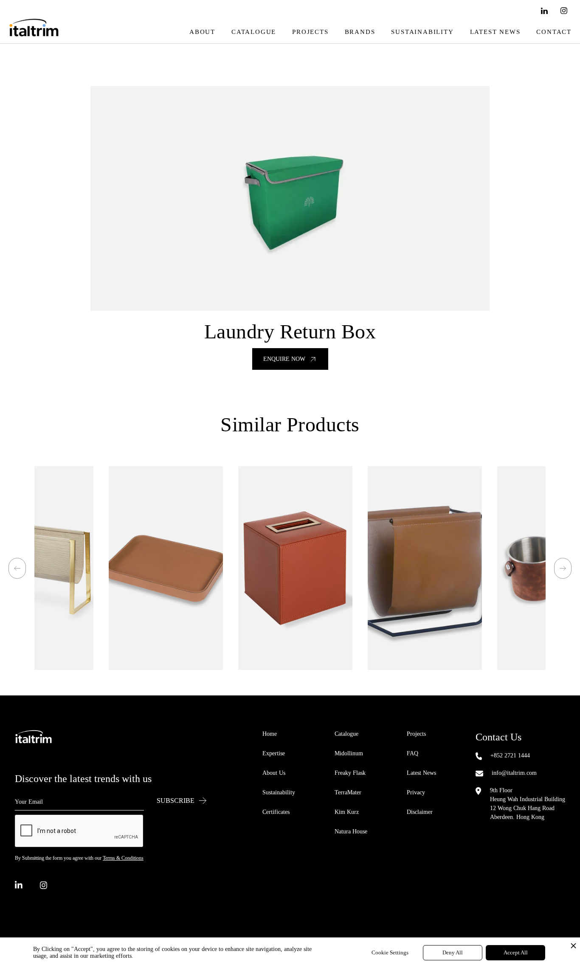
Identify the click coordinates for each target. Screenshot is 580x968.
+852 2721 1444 (510, 755)
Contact (554, 31)
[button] (17, 568)
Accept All (516, 952)
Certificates (276, 812)
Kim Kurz (347, 812)
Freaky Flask (350, 773)
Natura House (351, 831)
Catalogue (253, 31)
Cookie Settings (390, 952)
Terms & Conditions (123, 858)
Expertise (273, 753)
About (202, 31)
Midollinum (349, 753)
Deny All (452, 952)
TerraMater (348, 792)
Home (269, 734)
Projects (310, 31)
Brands (360, 31)
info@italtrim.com (514, 773)
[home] (33, 32)
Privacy (416, 792)
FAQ (412, 753)
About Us (273, 773)
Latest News (495, 31)
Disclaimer (420, 812)
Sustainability (422, 31)
